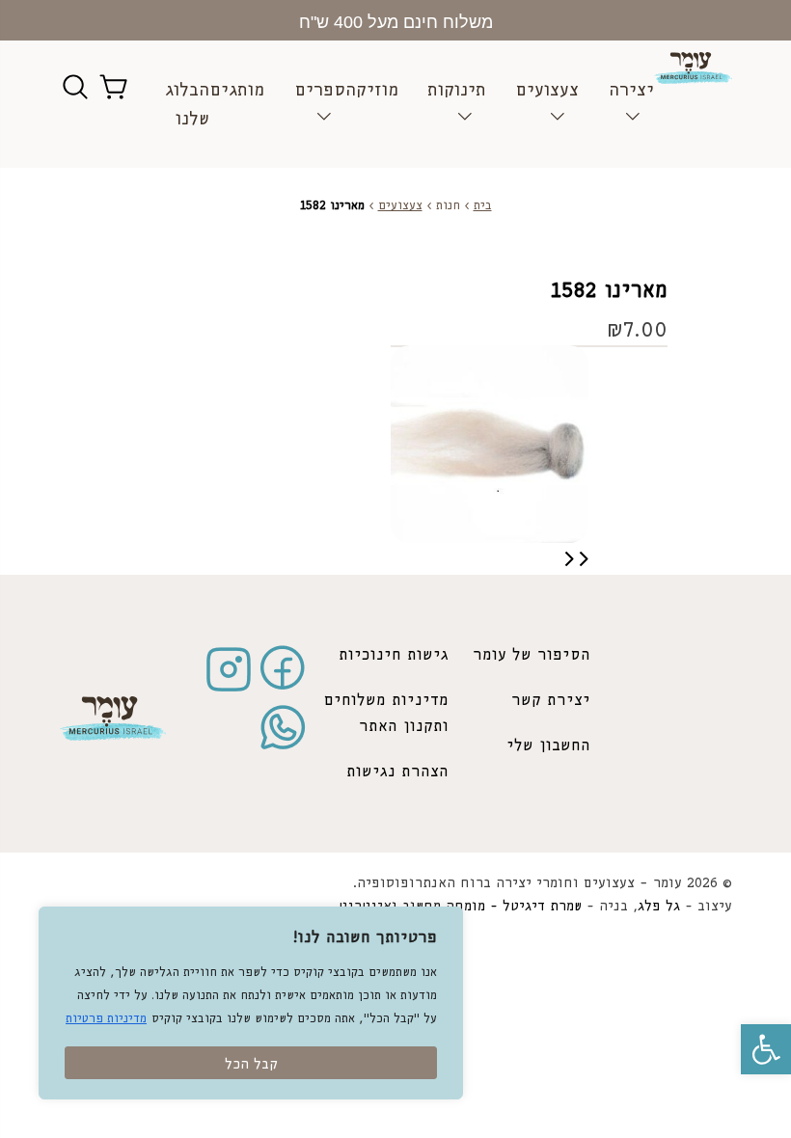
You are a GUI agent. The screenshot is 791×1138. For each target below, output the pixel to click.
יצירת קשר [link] (550, 700)
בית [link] (483, 206)
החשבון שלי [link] (548, 746)
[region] (251, 1003)
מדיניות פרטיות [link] (106, 1019)
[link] (766, 1049)
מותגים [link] (236, 90)
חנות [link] (448, 206)
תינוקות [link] (456, 90)
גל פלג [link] (659, 906)
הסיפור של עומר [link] (531, 655)
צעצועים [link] (547, 90)
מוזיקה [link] (371, 90)
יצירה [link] (631, 90)
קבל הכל (251, 1064)
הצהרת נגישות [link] (397, 772)
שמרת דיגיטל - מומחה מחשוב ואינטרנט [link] (460, 906)
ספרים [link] (319, 90)
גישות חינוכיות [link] (394, 655)
